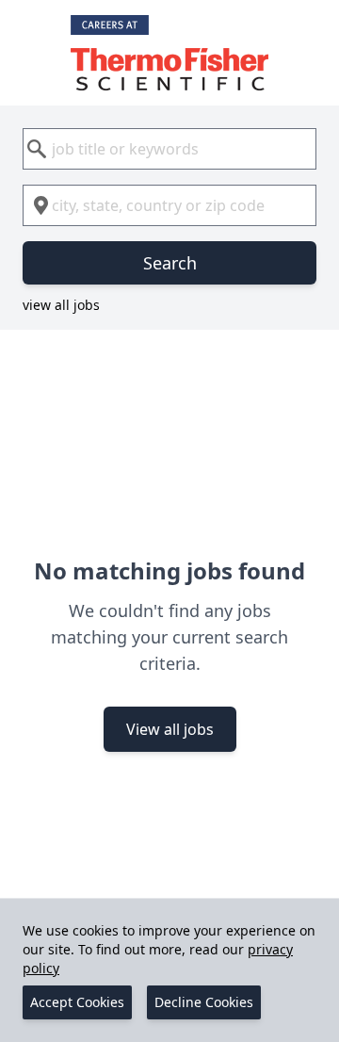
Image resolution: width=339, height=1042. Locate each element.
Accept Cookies (77, 1002)
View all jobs (170, 729)
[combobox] (169, 149)
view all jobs (61, 305)
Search (170, 263)
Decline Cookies (203, 1002)
